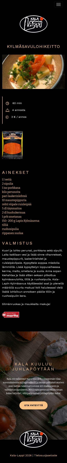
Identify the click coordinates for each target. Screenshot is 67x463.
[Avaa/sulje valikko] (58, 4)
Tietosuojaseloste (45, 455)
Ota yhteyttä (33, 405)
